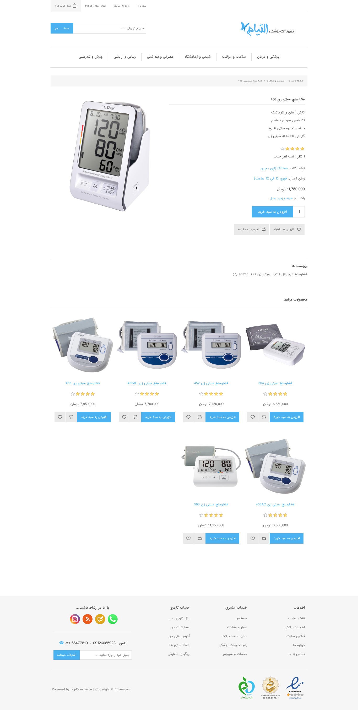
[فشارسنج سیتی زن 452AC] (147, 345)
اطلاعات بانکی (295, 627)
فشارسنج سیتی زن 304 (275, 383)
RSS (88, 619)
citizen (243, 274)
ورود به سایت (121, 6)
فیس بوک (113, 619)
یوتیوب (75, 619)
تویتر (100, 619)
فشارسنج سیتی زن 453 (83, 383)
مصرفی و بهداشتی (160, 56)
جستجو (241, 618)
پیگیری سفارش (178, 654)
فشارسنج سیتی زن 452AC (147, 383)
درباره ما (299, 645)
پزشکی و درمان (268, 56)
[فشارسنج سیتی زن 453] (82, 345)
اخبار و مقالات (237, 627)
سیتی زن (263, 274)
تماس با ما (297, 654)
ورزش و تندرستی (90, 56)
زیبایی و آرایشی (125, 56)
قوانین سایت (295, 636)
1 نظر (301, 156)
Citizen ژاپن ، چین (274, 168)
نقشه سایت (296, 618)
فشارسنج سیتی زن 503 (211, 504)
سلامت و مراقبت (234, 56)
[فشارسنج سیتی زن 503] (211, 466)
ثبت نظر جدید (284, 156)
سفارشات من (180, 627)
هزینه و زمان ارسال (281, 198)
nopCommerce (81, 689)
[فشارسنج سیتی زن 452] (211, 345)
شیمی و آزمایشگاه (198, 56)
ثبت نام (142, 6)
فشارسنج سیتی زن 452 (211, 383)
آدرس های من (179, 636)
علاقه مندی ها (179, 645)
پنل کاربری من (179, 618)
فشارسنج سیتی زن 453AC (275, 504)
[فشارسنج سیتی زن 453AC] (275, 466)
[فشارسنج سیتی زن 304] (275, 345)
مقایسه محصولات (234, 636)
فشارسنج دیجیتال (294, 274)
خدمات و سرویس (234, 654)
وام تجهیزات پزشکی (233, 645)
